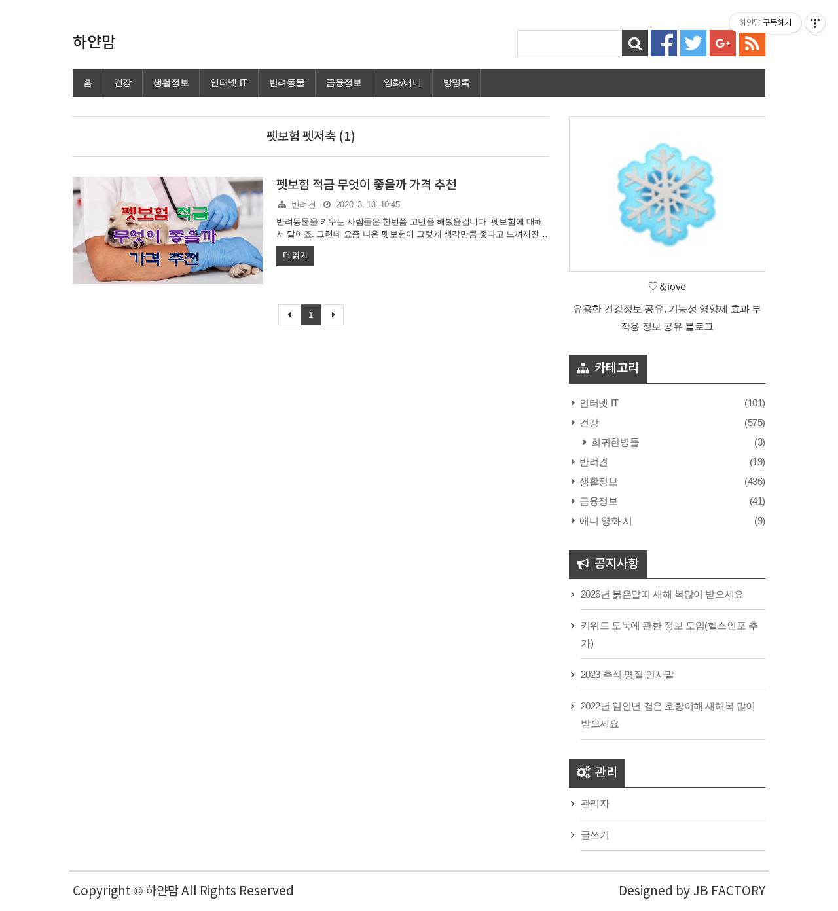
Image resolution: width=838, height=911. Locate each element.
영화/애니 (403, 82)
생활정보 (171, 82)
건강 (123, 82)
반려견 (303, 204)
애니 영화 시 (604, 520)
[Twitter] (693, 42)
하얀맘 (94, 43)
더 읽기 (295, 256)
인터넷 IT (228, 82)
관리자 (595, 803)
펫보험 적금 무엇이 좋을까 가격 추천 (366, 185)
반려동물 (286, 82)
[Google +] (723, 42)
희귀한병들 (614, 442)
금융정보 (343, 82)
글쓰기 (595, 834)
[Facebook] (664, 42)
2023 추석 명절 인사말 (627, 674)
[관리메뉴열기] (815, 23)
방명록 (456, 82)
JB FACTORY (729, 891)
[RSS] (752, 42)
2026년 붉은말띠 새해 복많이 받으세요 (662, 593)
